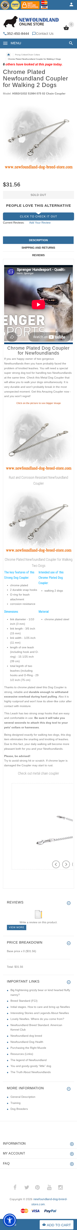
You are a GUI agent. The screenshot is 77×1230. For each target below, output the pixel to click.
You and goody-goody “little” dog (30, 1066)
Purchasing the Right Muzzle (28, 1047)
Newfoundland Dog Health (26, 1041)
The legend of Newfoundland (28, 1060)
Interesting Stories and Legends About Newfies (39, 1013)
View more (16, 927)
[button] (70, 43)
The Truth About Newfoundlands (30, 1072)
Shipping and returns (38, 247)
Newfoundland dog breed (26, 1035)
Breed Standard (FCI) (24, 1000)
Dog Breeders (19, 1108)
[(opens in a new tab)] (38, 439)
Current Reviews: (13, 222)
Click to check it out (38, 216)
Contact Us (45, 34)
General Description (22, 1096)
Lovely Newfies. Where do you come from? (37, 1018)
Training (15, 1102)
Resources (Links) (21, 1053)
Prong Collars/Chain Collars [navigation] (27, 55)
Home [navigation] (8, 54)
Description (38, 240)
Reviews (38, 255)
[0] (66, 29)
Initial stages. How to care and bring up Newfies (40, 1006)
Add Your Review (40, 222)
